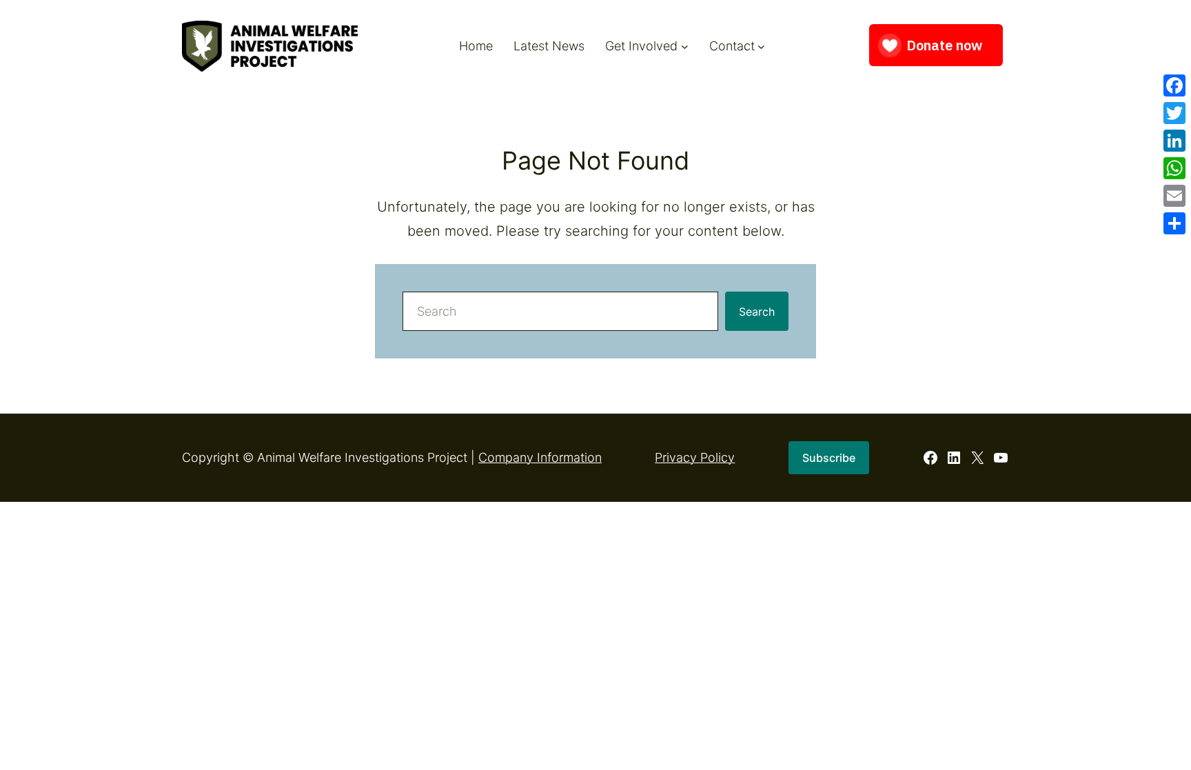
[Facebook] (1174, 85)
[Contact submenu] (761, 46)
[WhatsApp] (1174, 168)
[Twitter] (1174, 113)
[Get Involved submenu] (685, 46)
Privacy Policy (695, 457)
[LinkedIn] (1174, 140)
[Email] (1174, 196)
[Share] (1174, 223)
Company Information (540, 457)
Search (757, 311)
